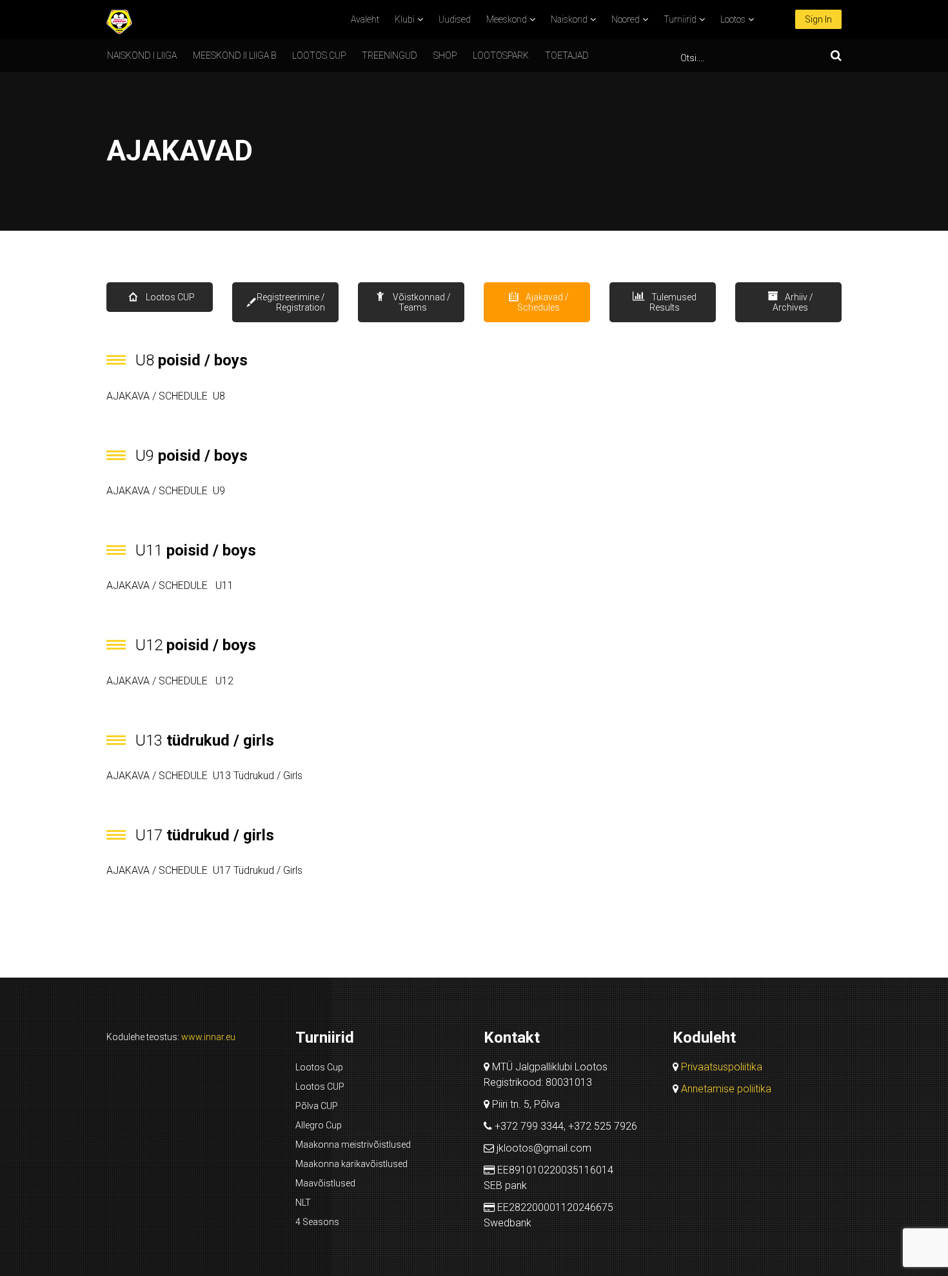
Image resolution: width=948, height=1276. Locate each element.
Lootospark (501, 55)
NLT (303, 1202)
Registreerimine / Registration (291, 302)
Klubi (405, 19)
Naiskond (569, 19)
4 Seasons (317, 1222)
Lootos (733, 19)
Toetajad (567, 55)
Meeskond (506, 19)
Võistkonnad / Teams (421, 302)
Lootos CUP (319, 55)
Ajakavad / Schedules (543, 302)
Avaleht (365, 19)
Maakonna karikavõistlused (351, 1164)
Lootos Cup (319, 1067)
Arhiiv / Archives (793, 302)
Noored (625, 19)
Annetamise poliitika (726, 1089)
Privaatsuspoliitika (721, 1067)
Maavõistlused (325, 1183)
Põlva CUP (316, 1106)
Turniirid (680, 19)
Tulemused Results (672, 302)
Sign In (818, 19)
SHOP (445, 55)
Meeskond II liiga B (234, 55)
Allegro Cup (318, 1125)
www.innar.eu (208, 1037)
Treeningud (389, 55)
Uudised (455, 19)
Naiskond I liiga (142, 55)
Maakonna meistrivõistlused (353, 1144)
